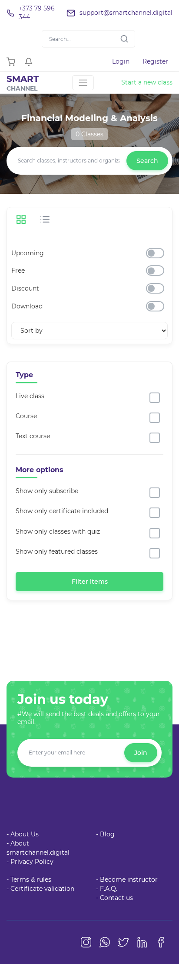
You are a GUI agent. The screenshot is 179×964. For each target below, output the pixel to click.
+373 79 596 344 (37, 12)
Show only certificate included (62, 511)
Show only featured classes (57, 551)
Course (26, 416)
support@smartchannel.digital (126, 13)
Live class (30, 396)
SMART (23, 83)
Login (120, 61)
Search (147, 161)
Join (140, 753)
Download (27, 306)
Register (155, 61)
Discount (25, 288)
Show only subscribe (47, 491)
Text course (33, 436)
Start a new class (146, 82)
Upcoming (27, 253)
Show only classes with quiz (58, 531)
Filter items (90, 581)
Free (18, 270)
